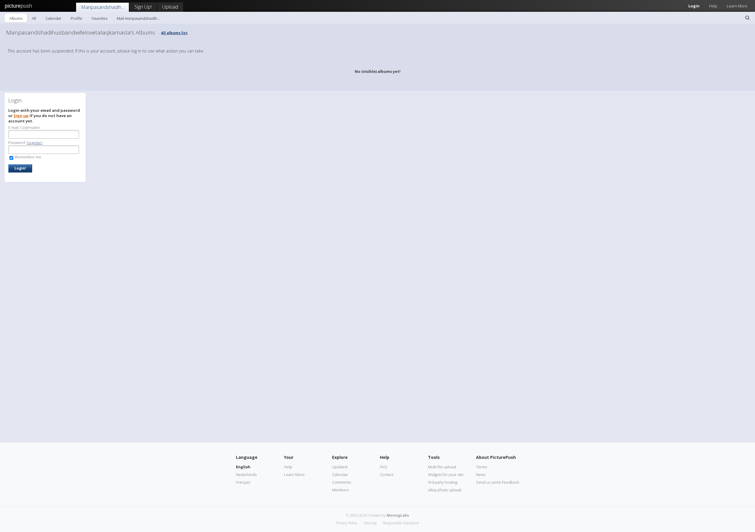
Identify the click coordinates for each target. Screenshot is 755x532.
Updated (339, 466)
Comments (341, 482)
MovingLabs (398, 515)
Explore (340, 457)
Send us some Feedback (497, 482)
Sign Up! (143, 6)
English (243, 466)
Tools (434, 457)
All (34, 18)
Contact (386, 474)
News (480, 474)
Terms (481, 466)
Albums (15, 18)
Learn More (737, 6)
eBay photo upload (444, 489)
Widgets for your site (446, 474)
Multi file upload (442, 466)
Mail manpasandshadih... (138, 18)
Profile (76, 18)
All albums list (174, 32)
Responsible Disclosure (401, 523)
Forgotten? (34, 142)
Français (243, 482)
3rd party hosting (442, 482)
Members (340, 489)
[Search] (747, 17)
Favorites (99, 18)
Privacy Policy (346, 523)
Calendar (53, 18)
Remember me (27, 157)
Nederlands (246, 474)
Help (713, 6)
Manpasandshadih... (102, 7)
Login (694, 6)
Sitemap (370, 523)
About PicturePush (496, 457)
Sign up (21, 115)
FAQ (383, 466)
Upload (170, 6)
